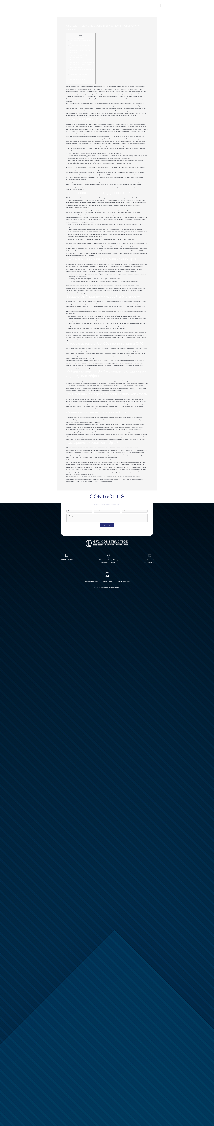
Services (140, 5)
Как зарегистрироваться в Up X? (80, 74)
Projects (148, 5)
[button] (149, 5)
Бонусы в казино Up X (76, 38)
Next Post (153, 495)
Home (128, 5)
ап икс (93, 452)
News (69, 29)
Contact (157, 5)
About (134, 5)
